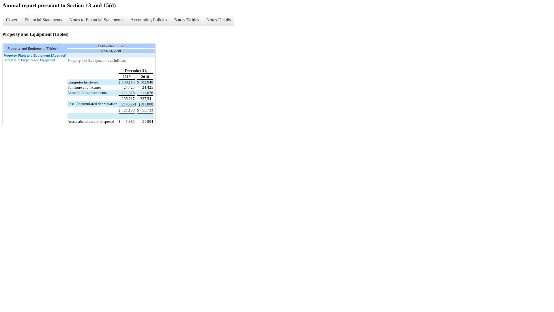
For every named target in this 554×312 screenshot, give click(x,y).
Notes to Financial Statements (96, 19)
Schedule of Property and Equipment (29, 60)
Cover (11, 19)
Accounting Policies (148, 19)
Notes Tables (186, 19)
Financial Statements (43, 19)
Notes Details (218, 19)
